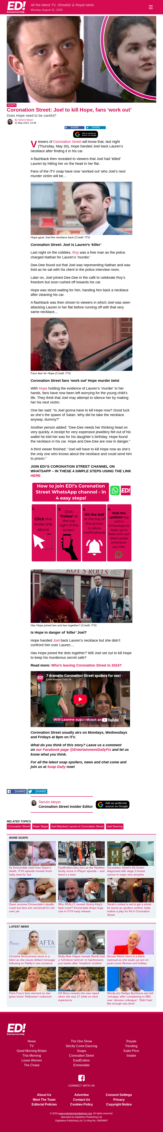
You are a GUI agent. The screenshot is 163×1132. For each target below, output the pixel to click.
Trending (131, 1046)
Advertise (81, 1095)
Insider (131, 1055)
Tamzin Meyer (25, 120)
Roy (75, 252)
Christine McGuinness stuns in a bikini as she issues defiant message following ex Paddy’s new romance (32, 960)
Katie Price (131, 1050)
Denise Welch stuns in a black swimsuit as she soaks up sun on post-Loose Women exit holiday (127, 960)
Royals (131, 1041)
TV (32, 1046)
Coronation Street (67, 142)
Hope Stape (40, 826)
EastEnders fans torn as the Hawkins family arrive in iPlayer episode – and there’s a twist (81, 871)
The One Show (81, 1041)
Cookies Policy (81, 1104)
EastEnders (81, 1060)
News (32, 1041)
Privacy (119, 1099)
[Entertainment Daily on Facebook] (81, 1077)
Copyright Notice (119, 1104)
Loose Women (31, 1060)
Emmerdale (81, 1065)
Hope (43, 388)
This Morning (31, 1055)
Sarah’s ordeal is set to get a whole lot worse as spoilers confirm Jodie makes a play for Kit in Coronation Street (129, 909)
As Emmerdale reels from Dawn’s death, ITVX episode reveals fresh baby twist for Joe (30, 871)
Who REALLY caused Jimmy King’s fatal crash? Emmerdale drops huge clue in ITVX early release (80, 908)
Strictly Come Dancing (81, 1046)
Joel (56, 640)
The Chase (32, 1065)
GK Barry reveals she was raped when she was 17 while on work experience (78, 997)
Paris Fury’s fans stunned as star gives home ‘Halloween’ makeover (30, 995)
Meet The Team (44, 1099)
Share (74, 127)
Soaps (12, 105)
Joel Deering (115, 826)
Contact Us (81, 1099)
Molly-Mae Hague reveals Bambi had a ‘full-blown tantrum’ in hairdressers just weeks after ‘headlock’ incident (81, 960)
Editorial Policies (44, 1104)
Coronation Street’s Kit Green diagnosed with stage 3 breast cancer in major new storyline (126, 871)
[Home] (16, 7)
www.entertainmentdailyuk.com (75, 1113)
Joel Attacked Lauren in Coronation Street (77, 826)
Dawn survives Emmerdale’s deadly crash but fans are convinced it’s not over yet (31, 908)
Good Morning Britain (32, 1050)
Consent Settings (119, 1095)
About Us (44, 1095)
